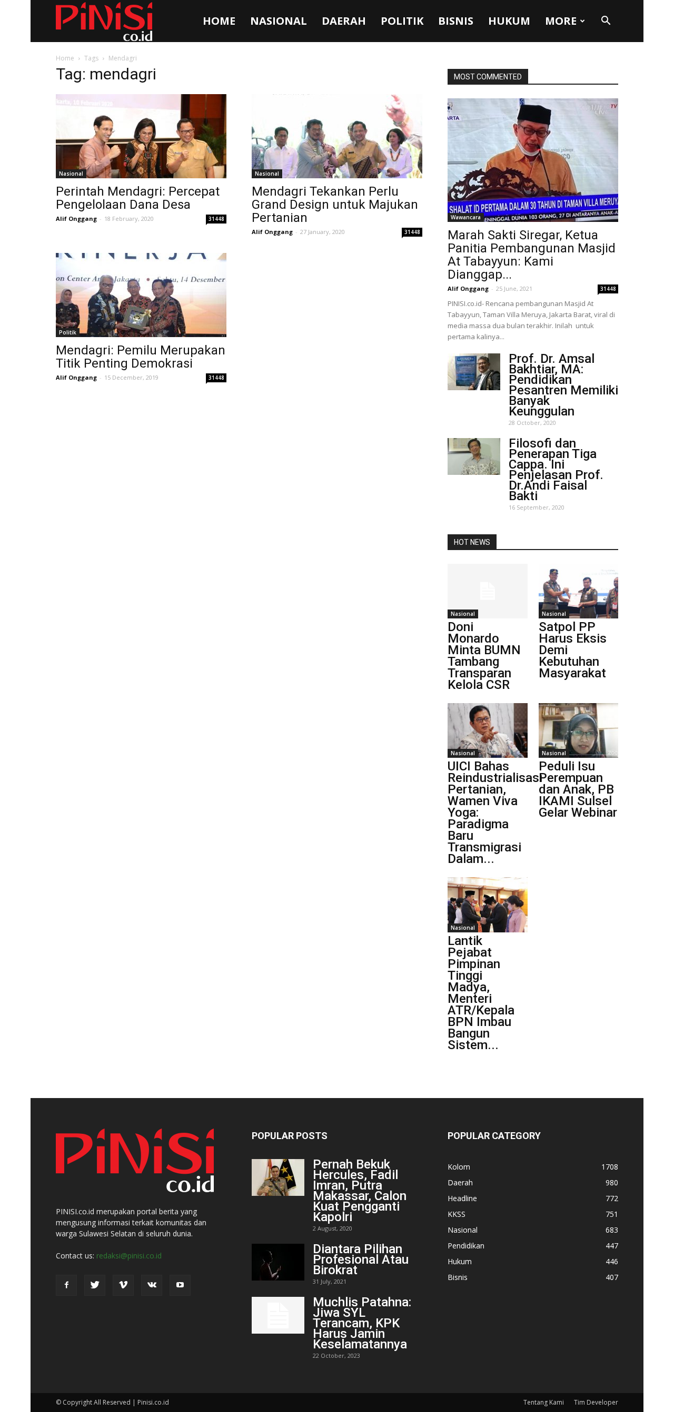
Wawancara (466, 217)
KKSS (456, 1214)
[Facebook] (66, 1285)
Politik (402, 21)
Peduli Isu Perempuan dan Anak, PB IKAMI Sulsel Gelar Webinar (578, 789)
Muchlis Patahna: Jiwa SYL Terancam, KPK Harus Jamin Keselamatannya (362, 1323)
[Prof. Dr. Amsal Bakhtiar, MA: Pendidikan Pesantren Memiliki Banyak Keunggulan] (474, 371)
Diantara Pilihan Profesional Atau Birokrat (361, 1259)
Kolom (459, 1167)
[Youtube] (180, 1285)
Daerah (344, 21)
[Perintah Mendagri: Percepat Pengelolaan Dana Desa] (141, 136)
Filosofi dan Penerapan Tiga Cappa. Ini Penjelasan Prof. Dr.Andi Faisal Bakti (556, 469)
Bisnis (455, 21)
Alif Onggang (76, 218)
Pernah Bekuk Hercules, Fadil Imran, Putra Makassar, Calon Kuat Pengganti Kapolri (360, 1190)
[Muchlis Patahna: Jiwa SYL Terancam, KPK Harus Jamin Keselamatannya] (278, 1315)
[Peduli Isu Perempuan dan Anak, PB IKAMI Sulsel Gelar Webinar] (579, 730)
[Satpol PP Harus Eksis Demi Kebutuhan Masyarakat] (579, 591)
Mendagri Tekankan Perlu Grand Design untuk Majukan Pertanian (335, 204)
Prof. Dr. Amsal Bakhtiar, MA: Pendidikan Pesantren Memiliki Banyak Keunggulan (563, 385)
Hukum (509, 21)
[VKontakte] (151, 1285)
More (561, 21)
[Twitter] (94, 1285)
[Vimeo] (123, 1285)
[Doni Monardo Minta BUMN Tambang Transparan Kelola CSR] (488, 591)
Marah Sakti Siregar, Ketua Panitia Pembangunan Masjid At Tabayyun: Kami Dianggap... (532, 255)
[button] (605, 21)
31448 (216, 218)
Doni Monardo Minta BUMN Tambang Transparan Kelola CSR (484, 655)
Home (219, 21)
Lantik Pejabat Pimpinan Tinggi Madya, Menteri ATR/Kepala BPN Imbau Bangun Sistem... (481, 992)
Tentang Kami (543, 1402)
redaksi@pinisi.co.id (129, 1256)
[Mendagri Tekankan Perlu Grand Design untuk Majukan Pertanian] (337, 136)
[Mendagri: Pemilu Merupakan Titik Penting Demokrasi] (141, 295)
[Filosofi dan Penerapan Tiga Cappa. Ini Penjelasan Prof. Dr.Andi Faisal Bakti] (474, 456)
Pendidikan (466, 1246)
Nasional (278, 21)
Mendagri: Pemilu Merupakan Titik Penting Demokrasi (140, 357)
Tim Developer (596, 1402)
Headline (462, 1198)
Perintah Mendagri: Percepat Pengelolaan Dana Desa (138, 198)
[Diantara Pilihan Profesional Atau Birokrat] (278, 1262)
